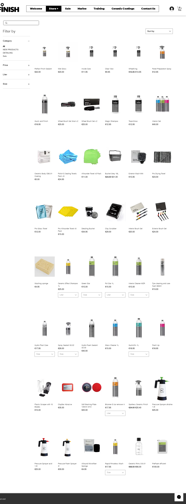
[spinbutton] (91, 77)
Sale (5, 56)
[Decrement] (83, 77)
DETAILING (8, 53)
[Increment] (99, 77)
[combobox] (159, 31)
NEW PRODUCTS (10, 49)
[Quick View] (45, 51)
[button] (179, 9)
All (4, 46)
